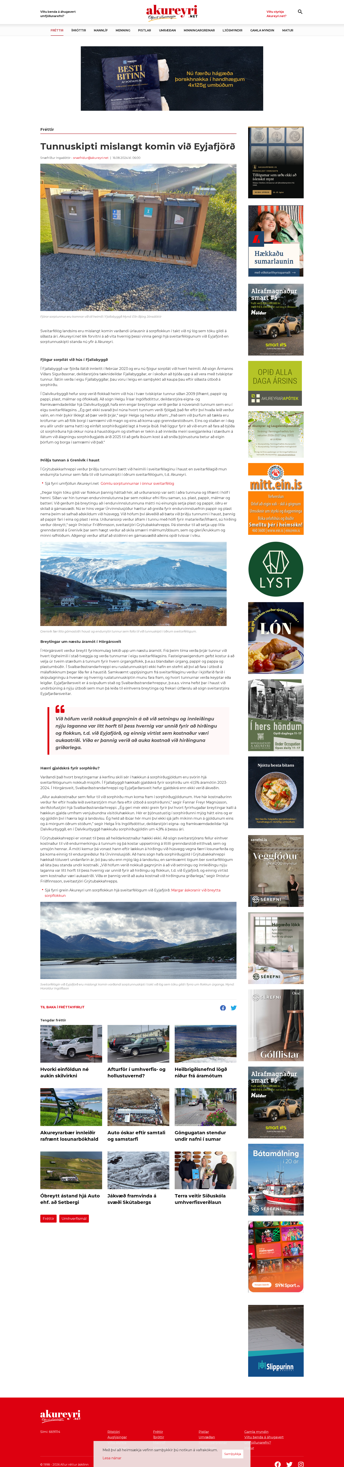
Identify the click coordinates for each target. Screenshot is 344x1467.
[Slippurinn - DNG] (276, 1341)
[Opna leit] (300, 11)
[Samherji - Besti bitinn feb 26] (172, 78)
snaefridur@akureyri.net (91, 158)
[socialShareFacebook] (223, 1008)
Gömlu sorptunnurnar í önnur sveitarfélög (137, 483)
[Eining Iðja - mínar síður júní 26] (276, 499)
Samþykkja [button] (232, 1454)
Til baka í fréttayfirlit (62, 1007)
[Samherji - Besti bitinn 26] (276, 793)
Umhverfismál (74, 1218)
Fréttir (48, 1218)
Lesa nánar (111, 1458)
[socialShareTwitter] (233, 1008)
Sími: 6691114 (50, 1432)
